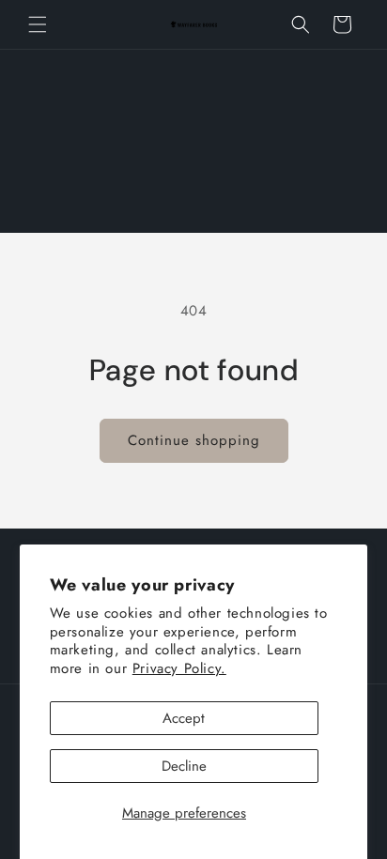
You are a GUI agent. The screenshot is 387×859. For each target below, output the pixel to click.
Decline (184, 766)
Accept (184, 718)
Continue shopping (194, 440)
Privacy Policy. (179, 668)
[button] (37, 24)
